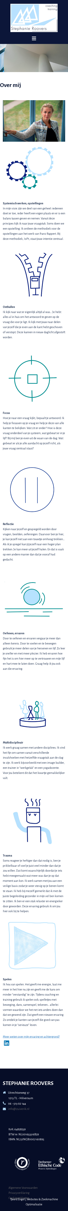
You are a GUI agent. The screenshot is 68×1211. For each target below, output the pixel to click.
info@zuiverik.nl (18, 1108)
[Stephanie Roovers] (34, 17)
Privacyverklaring (18, 1192)
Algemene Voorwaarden (23, 1187)
